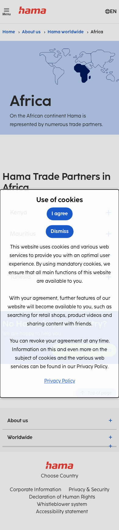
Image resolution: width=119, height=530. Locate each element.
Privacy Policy (59, 381)
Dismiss (60, 231)
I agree (60, 214)
